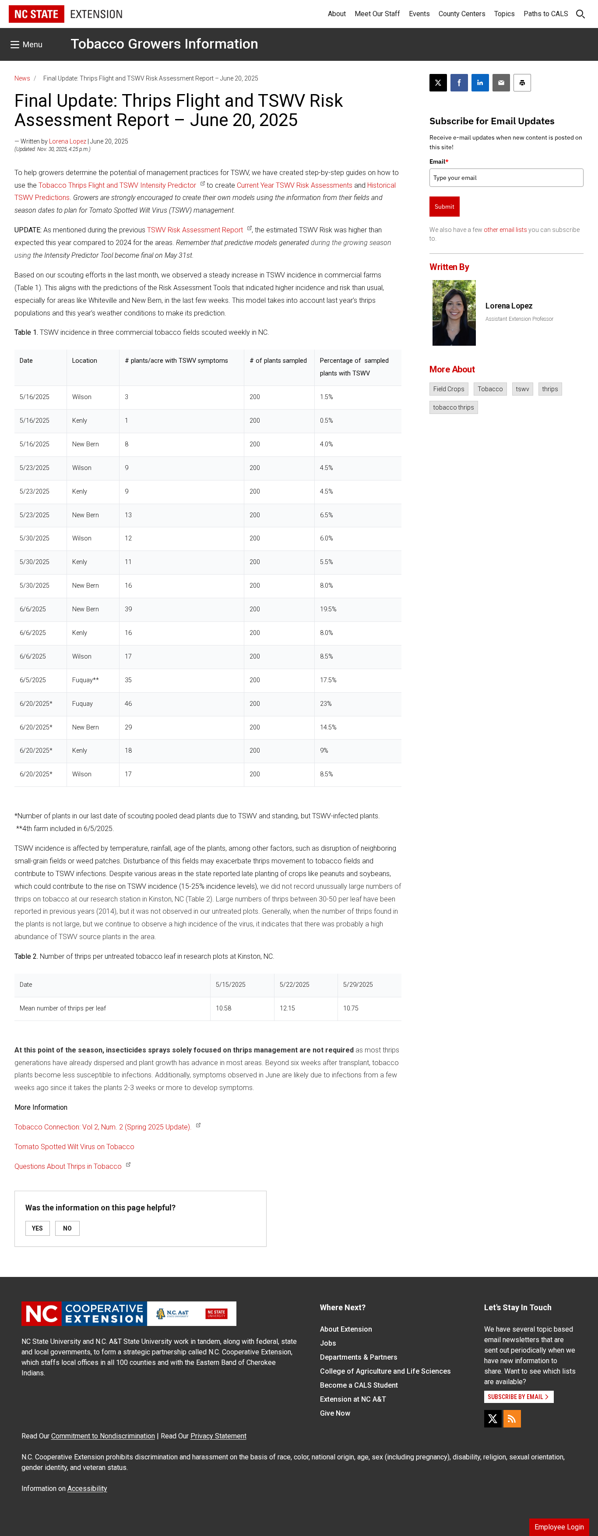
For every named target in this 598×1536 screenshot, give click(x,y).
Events (419, 14)
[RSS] (512, 1418)
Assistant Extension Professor (519, 319)
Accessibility (87, 1488)
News (22, 78)
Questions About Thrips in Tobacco (68, 1166)
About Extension (346, 1329)
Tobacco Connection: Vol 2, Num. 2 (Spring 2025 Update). (103, 1127)
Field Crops (448, 389)
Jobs (328, 1343)
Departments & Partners (358, 1357)
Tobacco (490, 389)
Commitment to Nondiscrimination (103, 1436)
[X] (493, 1418)
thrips (550, 389)
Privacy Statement (218, 1436)
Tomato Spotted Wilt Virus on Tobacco (74, 1147)
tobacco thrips (453, 407)
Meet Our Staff (377, 14)
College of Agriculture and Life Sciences (385, 1371)
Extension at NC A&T (353, 1399)
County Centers (462, 14)
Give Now (335, 1413)
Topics (504, 14)
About (337, 14)
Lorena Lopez (67, 141)
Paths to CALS (546, 14)
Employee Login (559, 1527)
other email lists (505, 229)
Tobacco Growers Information (164, 43)
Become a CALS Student (359, 1385)
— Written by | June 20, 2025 (71, 141)
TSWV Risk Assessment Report (195, 230)
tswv (522, 389)
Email (439, 161)
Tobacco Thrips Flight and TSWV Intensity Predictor (117, 185)
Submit (444, 206)
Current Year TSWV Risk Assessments (295, 185)
